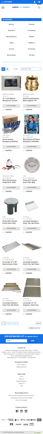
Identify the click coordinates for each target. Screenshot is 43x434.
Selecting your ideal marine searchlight (21, 398)
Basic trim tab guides (21, 400)
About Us (21, 379)
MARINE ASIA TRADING (8, 94)
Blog (21, 386)
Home (21, 376)
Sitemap (21, 432)
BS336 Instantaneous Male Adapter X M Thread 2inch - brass (31, 100)
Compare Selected (34, 328)
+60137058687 (8, 2)
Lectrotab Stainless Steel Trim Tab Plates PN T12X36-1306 (31, 264)
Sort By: (16, 69)
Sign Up (24, 364)
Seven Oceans (6, 135)
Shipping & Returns (21, 367)
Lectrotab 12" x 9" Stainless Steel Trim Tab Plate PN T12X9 (30, 305)
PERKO (24, 176)
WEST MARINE (26, 135)
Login (18, 364)
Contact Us (21, 383)
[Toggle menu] (3, 7)
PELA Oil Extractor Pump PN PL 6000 (9, 181)
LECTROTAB (26, 217)
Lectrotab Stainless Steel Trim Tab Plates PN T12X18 (31, 223)
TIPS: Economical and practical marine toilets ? (21, 395)
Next (37, 323)
